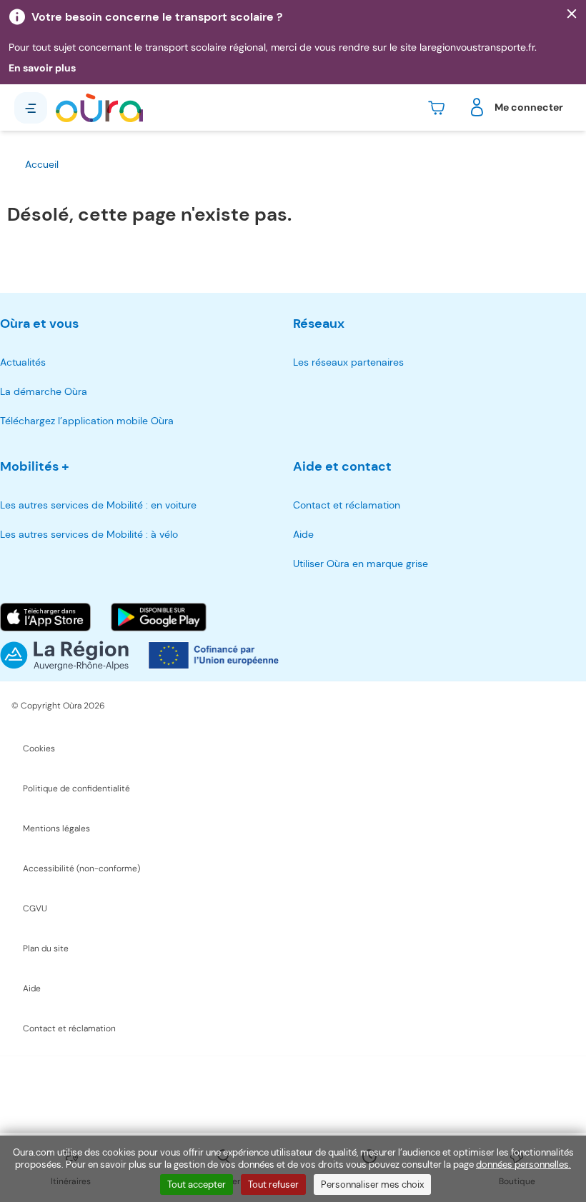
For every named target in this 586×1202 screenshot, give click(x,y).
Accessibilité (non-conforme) (81, 868)
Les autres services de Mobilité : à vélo (89, 534)
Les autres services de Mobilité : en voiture (98, 505)
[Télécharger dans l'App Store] (45, 617)
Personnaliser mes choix (372, 1184)
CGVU (35, 908)
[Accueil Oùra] (99, 108)
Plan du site (46, 948)
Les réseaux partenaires (348, 362)
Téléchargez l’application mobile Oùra (87, 420)
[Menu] (30, 108)
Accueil (42, 164)
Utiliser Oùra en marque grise (360, 563)
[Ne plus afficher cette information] (571, 14)
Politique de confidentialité (76, 788)
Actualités (23, 362)
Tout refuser (273, 1184)
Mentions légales (56, 828)
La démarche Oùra (43, 391)
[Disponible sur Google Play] (159, 617)
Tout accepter (196, 1184)
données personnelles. (523, 1164)
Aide (303, 534)
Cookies (39, 748)
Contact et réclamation (346, 505)
